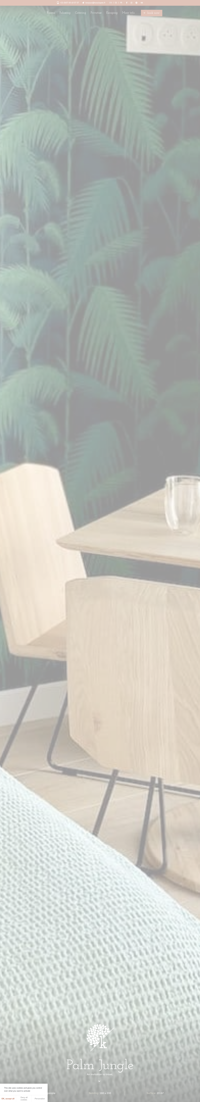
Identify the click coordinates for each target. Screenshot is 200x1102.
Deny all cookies (23, 1098)
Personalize (40, 1099)
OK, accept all (7, 1099)
